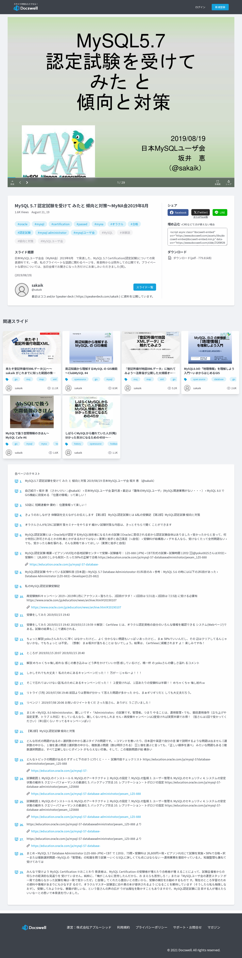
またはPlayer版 (200, 216)
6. (21, 535)
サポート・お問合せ (187, 927)
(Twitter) (202, 212)
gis (16, 379)
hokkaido (115, 443)
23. (22, 760)
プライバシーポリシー (151, 927)
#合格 (134, 224)
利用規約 (123, 927)
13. (22, 639)
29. (22, 872)
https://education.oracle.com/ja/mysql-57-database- (64, 564)
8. (21, 572)
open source (199, 379)
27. (22, 839)
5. (21, 525)
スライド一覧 (144, 287)
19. (22, 703)
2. (21, 491)
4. (21, 515)
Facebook (180, 212)
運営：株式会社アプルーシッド (89, 927)
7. (21, 553)
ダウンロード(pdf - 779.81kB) (192, 258)
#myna (98, 224)
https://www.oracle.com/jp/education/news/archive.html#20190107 (76, 607)
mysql (109, 379)
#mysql (39, 224)
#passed (82, 224)
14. (22, 653)
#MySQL (107, 232)
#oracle (22, 224)
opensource (80, 379)
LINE (222, 212)
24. (22, 779)
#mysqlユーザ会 (84, 232)
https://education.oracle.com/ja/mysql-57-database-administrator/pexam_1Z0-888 (86, 793)
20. (22, 713)
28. (22, 854)
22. (22, 741)
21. (22, 731)
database (218, 379)
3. (21, 505)
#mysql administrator (52, 232)
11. (22, 615)
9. (21, 586)
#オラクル (116, 224)
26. (22, 825)
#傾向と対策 (25, 241)
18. (22, 693)
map (41, 379)
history (77, 443)
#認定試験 (24, 232)
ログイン (200, 7)
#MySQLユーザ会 (52, 241)
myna (44, 443)
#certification (60, 224)
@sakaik (37, 289)
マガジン (213, 927)
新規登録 (220, 7)
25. (22, 802)
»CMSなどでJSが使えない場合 (198, 224)
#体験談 (125, 232)
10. (22, 596)
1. (21, 481)
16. (22, 673)
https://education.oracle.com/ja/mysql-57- (59, 770)
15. (22, 663)
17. (22, 683)
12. (22, 625)
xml (55, 379)
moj (28, 379)
